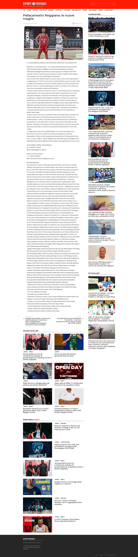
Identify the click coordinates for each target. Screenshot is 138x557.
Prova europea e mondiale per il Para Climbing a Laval (101, 35)
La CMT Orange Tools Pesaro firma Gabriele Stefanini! (67, 520)
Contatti (101, 555)
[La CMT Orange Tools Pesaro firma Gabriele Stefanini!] (37, 524)
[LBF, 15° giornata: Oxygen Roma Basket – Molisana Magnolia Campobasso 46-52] (101, 307)
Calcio (35, 10)
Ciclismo (67, 10)
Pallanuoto (76, 10)
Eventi (101, 10)
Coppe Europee (65, 442)
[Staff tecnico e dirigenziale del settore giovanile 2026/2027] (37, 371)
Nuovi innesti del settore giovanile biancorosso (65, 355)
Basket (50, 10)
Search (113, 5)
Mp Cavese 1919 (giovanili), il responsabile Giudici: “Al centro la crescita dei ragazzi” (101, 264)
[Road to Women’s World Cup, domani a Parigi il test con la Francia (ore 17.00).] (37, 431)
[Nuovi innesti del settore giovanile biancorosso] (69, 342)
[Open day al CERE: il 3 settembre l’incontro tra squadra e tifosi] (69, 371)
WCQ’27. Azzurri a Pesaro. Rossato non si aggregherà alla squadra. (68, 502)
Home (29, 10)
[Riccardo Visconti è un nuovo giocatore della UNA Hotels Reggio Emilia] (37, 396)
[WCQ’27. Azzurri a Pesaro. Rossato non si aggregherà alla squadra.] (37, 505)
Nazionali (63, 423)
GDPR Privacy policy (110, 555)
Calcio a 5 (43, 10)
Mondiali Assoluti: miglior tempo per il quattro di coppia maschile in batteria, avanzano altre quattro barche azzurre (101, 188)
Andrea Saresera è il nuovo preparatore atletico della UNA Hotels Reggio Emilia (67, 410)
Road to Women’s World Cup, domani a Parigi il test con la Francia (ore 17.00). (67, 427)
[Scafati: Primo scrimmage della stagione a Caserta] (37, 487)
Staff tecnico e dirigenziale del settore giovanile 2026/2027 (36, 384)
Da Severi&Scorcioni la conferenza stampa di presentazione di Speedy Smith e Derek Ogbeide (37, 357)
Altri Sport (109, 10)
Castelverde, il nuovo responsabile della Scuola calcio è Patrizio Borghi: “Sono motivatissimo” (101, 239)
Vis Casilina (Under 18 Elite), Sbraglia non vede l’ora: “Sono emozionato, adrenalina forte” (101, 214)
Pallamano (93, 10)
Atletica (59, 10)
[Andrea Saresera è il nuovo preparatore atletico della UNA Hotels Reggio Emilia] (69, 396)
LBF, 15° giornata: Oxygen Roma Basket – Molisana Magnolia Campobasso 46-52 (101, 319)
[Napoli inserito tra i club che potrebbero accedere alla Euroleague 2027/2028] (37, 449)
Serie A (31, 351)
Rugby (85, 10)
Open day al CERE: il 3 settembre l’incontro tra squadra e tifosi (68, 384)
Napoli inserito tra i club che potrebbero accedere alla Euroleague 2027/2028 (66, 446)
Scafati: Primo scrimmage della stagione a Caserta (68, 483)
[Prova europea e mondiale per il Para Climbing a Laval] (101, 24)
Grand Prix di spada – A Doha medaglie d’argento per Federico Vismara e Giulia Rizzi (101, 295)
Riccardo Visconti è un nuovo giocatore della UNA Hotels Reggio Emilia (35, 410)
